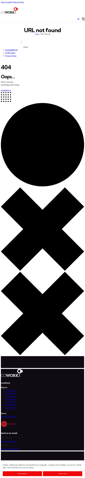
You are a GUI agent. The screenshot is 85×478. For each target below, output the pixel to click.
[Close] (83, 461)
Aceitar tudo (62, 474)
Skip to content (7, 2)
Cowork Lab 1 (10, 390)
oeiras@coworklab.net (9, 449)
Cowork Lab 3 (10, 396)
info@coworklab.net (8, 441)
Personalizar (22, 474)
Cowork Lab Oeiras (8, 416)
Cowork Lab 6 (10, 405)
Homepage (6, 90)
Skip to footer (18, 2)
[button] (14, 387)
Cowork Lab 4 (10, 399)
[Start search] (83, 19)
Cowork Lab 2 (10, 393)
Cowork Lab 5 (10, 402)
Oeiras (3, 413)
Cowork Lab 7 (10, 408)
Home (37, 34)
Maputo (4, 387)
